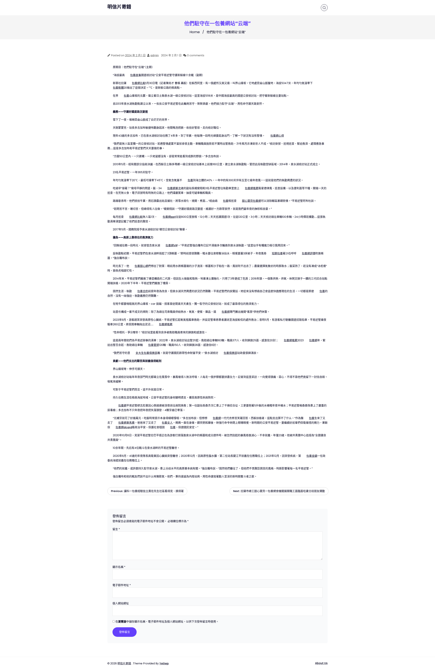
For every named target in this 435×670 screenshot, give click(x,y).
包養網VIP (172, 245)
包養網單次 (174, 188)
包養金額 (311, 456)
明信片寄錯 (119, 7)
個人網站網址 (120, 603)
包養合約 (142, 291)
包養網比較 (138, 83)
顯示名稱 (118, 567)
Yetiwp (164, 663)
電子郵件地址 (121, 585)
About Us (321, 663)
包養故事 (135, 75)
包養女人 (167, 423)
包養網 (226, 312)
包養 (126, 96)
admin (154, 55)
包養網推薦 (251, 188)
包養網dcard (124, 427)
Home (194, 32)
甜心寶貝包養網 (251, 201)
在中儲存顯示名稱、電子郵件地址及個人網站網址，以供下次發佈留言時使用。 (167, 622)
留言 (116, 529)
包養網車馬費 (126, 423)
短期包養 (277, 253)
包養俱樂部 (230, 353)
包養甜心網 (141, 266)
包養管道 (153, 345)
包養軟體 (118, 88)
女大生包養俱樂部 (146, 353)
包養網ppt (169, 217)
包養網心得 (277, 136)
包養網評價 (308, 253)
